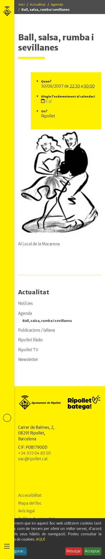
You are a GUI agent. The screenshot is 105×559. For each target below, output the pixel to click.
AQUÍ (40, 539)
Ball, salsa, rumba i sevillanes (47, 321)
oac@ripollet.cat (33, 458)
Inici (21, 4)
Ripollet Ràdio (30, 339)
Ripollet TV (28, 349)
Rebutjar (74, 551)
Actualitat (38, 4)
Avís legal (26, 510)
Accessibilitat (30, 495)
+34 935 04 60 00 (34, 453)
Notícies (25, 303)
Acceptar (92, 551)
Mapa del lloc (30, 503)
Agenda (57, 4)
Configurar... (15, 551)
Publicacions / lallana (36, 330)
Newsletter (28, 359)
